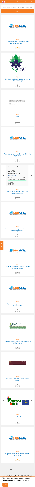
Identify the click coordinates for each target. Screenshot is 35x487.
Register (27, 1)
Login (32, 1)
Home (21, 1)
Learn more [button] (25, 480)
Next (31, 176)
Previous (3, 176)
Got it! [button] (5, 485)
